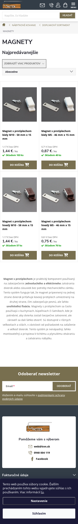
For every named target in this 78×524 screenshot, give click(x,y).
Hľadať (67, 15)
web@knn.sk (42, 446)
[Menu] (73, 5)
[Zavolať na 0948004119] (51, 5)
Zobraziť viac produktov (22, 63)
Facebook (42, 459)
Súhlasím (39, 513)
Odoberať (64, 386)
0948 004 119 (42, 452)
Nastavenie (39, 501)
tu (42, 492)
